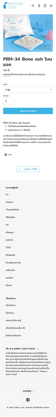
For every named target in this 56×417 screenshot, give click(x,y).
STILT (8, 247)
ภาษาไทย (27, 391)
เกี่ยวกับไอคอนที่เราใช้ (15, 328)
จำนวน (5, 95)
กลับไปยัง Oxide (30, 169)
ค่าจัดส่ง (6, 74)
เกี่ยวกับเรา (11, 305)
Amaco (9, 202)
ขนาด (5, 84)
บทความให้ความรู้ (13, 320)
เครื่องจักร (10, 270)
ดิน (7, 194)
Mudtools (10, 255)
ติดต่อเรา (10, 312)
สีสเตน (9, 285)
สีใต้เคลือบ (10, 217)
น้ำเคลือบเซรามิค (13, 262)
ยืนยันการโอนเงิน (13, 335)
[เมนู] (51, 5)
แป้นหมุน (9, 232)
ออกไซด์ (9, 277)
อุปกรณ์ (9, 239)
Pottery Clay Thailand (23, 407)
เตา (7, 224)
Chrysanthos (12, 209)
